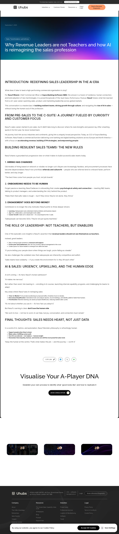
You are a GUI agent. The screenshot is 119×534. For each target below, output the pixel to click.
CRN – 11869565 (71, 492)
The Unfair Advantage (18, 510)
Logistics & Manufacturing (68, 513)
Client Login (81, 7)
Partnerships (15, 513)
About (13, 507)
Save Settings (110, 528)
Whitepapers (40, 511)
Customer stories (17, 522)
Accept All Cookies (88, 528)
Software (62, 516)
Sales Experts (16, 516)
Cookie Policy (89, 513)
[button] (46, 7)
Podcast (38, 517)
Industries (63, 503)
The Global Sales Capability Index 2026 (46, 507)
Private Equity (64, 507)
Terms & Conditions (90, 510)
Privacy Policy (89, 507)
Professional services (66, 510)
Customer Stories (59, 7)
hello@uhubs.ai (71, 494)
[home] (21, 7)
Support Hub (40, 520)
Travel (62, 519)
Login (81, 493)
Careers (14, 519)
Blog (37, 514)
